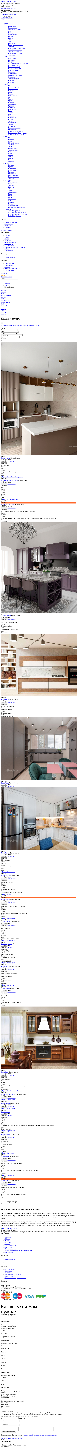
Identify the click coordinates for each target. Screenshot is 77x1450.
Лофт (10, 41)
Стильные (11, 55)
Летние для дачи (13, 78)
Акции (3, 275)
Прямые (10, 167)
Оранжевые (12, 104)
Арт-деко (11, 46)
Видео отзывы (9, 270)
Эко (9, 40)
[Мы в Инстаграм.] (1, 1301)
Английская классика (15, 50)
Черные (10, 94)
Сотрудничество (10, 257)
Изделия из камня (6, 230)
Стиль (6, 23)
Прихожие (8, 227)
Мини (10, 141)
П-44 (9, 151)
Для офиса (11, 77)
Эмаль (10, 190)
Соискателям (9, 265)
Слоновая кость (13, 89)
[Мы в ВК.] (2, 1301)
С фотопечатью (13, 70)
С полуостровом (13, 177)
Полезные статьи (10, 245)
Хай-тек (10, 33)
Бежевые (11, 90)
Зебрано (10, 124)
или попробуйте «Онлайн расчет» (12, 1438)
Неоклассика (12, 43)
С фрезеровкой (13, 205)
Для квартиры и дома (15, 75)
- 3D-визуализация (10, 1245)
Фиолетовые (12, 122)
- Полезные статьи (10, 1249)
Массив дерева (13, 182)
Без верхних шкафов (14, 68)
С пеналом (11, 72)
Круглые (11, 172)
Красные (11, 106)
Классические (12, 26)
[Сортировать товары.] (2, 323)
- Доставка (8, 1237)
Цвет (6, 84)
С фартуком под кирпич (16, 134)
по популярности (6, 325)
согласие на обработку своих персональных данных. (40, 1435)
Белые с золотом (13, 87)
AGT (9, 189)
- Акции (7, 1244)
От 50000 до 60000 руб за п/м (17, 212)
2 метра (10, 155)
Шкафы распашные (11, 222)
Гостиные (8, 225)
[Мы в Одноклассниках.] (4, 1301)
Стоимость (8, 209)
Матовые (11, 202)
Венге (10, 111)
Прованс (11, 36)
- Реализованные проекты (13, 1274)
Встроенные (12, 60)
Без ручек (11, 62)
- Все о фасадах (9, 1247)
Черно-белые (12, 95)
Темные (10, 99)
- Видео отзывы (10, 1276)
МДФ (10, 183)
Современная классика (15, 29)
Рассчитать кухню (6, 277)
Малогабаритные (13, 143)
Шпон (10, 195)
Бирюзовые (12, 117)
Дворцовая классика (14, 51)
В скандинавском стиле (15, 45)
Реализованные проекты (12, 268)
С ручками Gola (13, 65)
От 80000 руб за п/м (14, 216)
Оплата (7, 239)
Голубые (11, 119)
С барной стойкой (14, 67)
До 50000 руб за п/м (14, 211)
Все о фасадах (9, 244)
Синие (10, 121)
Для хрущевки (12, 150)
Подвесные (11, 173)
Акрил (10, 197)
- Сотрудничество (10, 1259)
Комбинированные (14, 128)
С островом (12, 170)
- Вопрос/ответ (9, 1252)
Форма (7, 163)
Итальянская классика (15, 53)
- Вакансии (8, 1271)
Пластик (11, 187)
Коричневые (12, 109)
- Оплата (7, 1240)
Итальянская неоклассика (16, 48)
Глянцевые (11, 204)
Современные (12, 28)
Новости (7, 267)
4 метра (10, 158)
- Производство (9, 1269)
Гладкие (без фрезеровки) (16, 207)
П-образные (12, 168)
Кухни (3, 19)
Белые (10, 85)
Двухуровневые (13, 175)
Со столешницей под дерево (17, 133)
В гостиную (12, 80)
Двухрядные (12, 178)
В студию (11, 82)
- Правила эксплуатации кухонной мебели (18, 1250)
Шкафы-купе (9, 224)
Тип (6, 56)
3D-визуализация (10, 242)
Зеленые (11, 116)
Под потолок (12, 148)
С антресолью (12, 73)
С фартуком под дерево (15, 131)
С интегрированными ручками (18, 63)
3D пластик (12, 199)
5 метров (11, 160)
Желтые (10, 112)
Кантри (10, 38)
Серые (10, 92)
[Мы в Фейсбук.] (5, 1301)
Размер (7, 136)
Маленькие (11, 138)
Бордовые (11, 107)
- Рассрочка (8, 1242)
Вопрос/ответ (9, 250)
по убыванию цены (32, 325)
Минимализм (12, 34)
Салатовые (11, 114)
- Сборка (7, 1239)
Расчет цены (11, 461)
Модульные (12, 58)
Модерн (10, 31)
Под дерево (12, 129)
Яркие (10, 100)
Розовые (11, 102)
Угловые (11, 165)
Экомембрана (12, 192)
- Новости (8, 1273)
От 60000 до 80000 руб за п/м (17, 214)
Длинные (11, 145)
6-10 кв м (11, 153)
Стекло (10, 200)
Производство (9, 263)
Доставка (7, 235)
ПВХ (10, 194)
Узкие (10, 146)
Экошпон (11, 185)
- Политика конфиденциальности (15, 1278)
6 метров (11, 161)
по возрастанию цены (19, 325)
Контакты (4, 273)
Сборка (7, 237)
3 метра (10, 156)
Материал (8, 180)
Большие (11, 139)
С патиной (11, 126)
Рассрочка (8, 240)
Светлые (11, 97)
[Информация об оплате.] (38, 1296)
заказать (4, 461)
